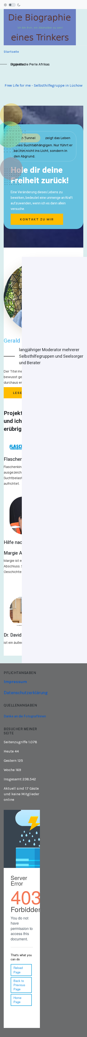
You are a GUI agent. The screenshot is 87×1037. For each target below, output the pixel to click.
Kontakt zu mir (37, 219)
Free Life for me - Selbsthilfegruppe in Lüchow (44, 85)
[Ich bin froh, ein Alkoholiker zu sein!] (40, 27)
